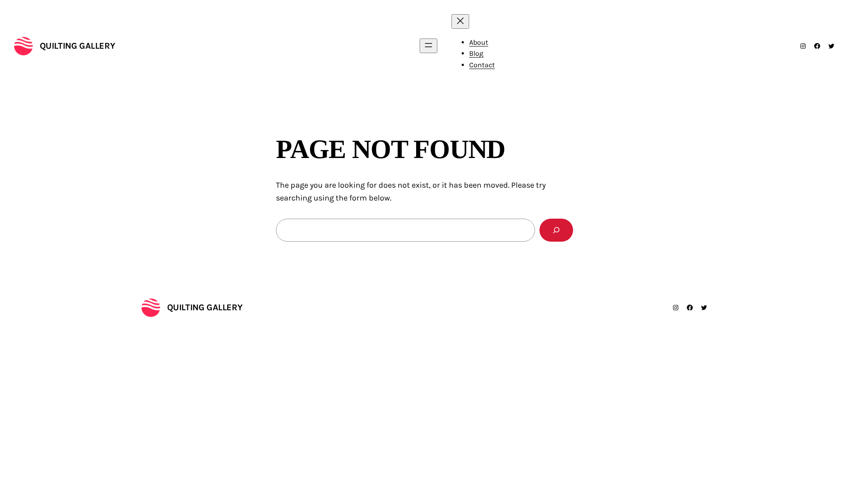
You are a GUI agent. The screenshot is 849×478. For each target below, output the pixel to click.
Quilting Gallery (77, 46)
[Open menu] (428, 46)
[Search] (556, 230)
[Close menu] (460, 21)
